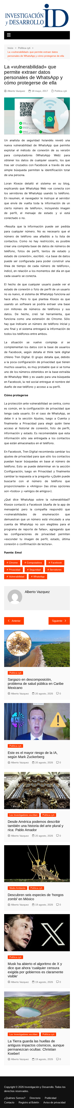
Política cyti (61, 91)
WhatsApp (39, 576)
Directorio (35, 1098)
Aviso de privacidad (54, 1102)
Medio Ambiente (17, 888)
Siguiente (57, 620)
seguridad (35, 569)
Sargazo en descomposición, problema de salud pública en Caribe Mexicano (36, 684)
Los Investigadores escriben (23, 815)
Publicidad (50, 1098)
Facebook (56, 562)
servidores (55, 569)
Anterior (16, 620)
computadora (34, 562)
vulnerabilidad (16, 576)
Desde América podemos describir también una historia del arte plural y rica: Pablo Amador (35, 826)
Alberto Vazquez (16, 91)
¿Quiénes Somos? (14, 1098)
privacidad (14, 569)
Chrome (13, 562)
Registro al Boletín (29, 1102)
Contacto (9, 1102)
